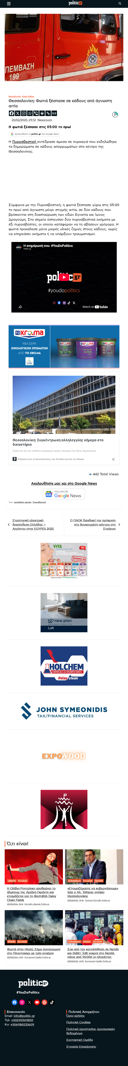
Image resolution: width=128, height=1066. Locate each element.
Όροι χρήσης (75, 1015)
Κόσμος (87, 941)
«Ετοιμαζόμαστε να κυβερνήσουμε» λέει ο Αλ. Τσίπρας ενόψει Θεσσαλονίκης (92, 892)
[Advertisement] (64, 178)
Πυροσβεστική (24, 141)
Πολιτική (99, 881)
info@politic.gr (24, 1016)
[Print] (42, 113)
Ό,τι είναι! (22, 881)
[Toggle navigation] (9, 3)
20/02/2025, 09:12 (24, 120)
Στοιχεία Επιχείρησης (81, 1046)
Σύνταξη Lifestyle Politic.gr (37, 904)
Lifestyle (12, 881)
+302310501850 (22, 1020)
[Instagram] (24, 113)
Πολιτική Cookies (78, 1022)
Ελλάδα (11, 941)
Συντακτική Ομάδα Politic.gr (38, 957)
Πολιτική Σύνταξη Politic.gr (97, 900)
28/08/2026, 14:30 (75, 900)
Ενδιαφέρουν (74, 881)
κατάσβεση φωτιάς (23, 502)
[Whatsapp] (30, 113)
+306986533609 (22, 1024)
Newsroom (44, 120)
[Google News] (54, 113)
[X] (17, 113)
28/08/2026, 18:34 (15, 904)
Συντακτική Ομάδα (79, 1040)
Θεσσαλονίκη (15, 96)
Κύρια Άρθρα (28, 96)
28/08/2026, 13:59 (15, 957)
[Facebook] (11, 113)
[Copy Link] (48, 113)
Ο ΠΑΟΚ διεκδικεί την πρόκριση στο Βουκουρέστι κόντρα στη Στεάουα (93, 524)
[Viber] (36, 113)
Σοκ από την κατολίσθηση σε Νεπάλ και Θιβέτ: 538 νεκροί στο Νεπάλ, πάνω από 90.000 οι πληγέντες (93, 953)
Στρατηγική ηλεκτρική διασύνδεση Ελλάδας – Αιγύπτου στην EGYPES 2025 (33, 524)
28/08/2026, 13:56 (75, 961)
